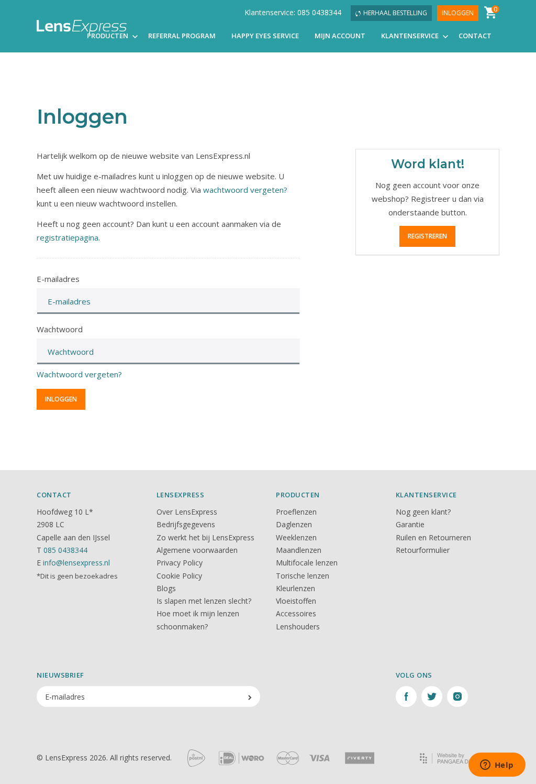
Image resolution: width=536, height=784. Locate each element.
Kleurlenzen (295, 588)
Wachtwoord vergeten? (79, 374)
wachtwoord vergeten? (245, 189)
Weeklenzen (296, 537)
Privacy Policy (180, 563)
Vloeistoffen (296, 601)
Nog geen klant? (423, 512)
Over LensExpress (187, 512)
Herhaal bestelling (395, 12)
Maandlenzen (298, 550)
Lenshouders (298, 626)
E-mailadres (58, 279)
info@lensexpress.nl (76, 563)
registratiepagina (67, 237)
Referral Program (182, 35)
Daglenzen (294, 524)
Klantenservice (410, 35)
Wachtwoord (60, 329)
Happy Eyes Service (265, 35)
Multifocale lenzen (307, 563)
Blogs (166, 588)
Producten (108, 35)
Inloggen (458, 12)
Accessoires (296, 613)
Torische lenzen (302, 576)
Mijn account (340, 35)
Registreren (427, 236)
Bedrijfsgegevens (186, 524)
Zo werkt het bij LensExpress (205, 537)
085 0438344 (65, 550)
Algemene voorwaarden (197, 550)
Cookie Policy (179, 576)
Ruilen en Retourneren (433, 537)
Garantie (410, 524)
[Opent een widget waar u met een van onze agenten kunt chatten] (497, 766)
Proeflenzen (296, 512)
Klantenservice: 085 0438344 (292, 12)
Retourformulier (423, 550)
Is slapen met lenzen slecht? (204, 601)
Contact (475, 35)
